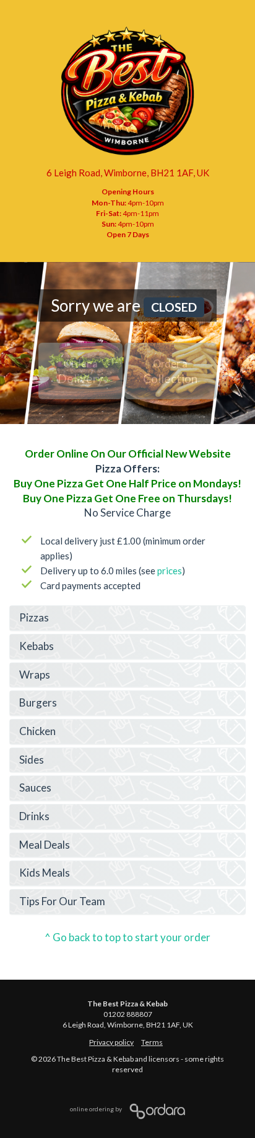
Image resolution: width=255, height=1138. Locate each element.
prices (169, 570)
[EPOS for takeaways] (154, 1109)
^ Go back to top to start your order (127, 937)
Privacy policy (111, 1042)
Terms (152, 1042)
